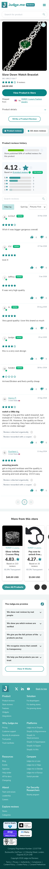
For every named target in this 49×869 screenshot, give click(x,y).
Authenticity (25, 862)
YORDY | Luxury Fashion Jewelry (31, 100)
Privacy (16, 862)
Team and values (8, 792)
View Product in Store (24, 92)
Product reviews (8, 700)
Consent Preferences (37, 864)
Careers (5, 799)
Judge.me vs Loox (33, 761)
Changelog (6, 780)
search (44, 14)
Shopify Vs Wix (33, 749)
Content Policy (9, 864)
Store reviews (7, 704)
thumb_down (42, 237)
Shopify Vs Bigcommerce (36, 731)
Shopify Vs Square (34, 746)
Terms (8, 862)
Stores (4, 811)
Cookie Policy (22, 864)
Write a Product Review (24, 118)
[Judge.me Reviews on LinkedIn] (22, 689)
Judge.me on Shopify (35, 727)
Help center (6, 772)
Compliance (36, 862)
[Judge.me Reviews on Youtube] (28, 689)
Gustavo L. (13, 451)
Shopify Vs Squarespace (36, 742)
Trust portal (6, 739)
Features (5, 708)
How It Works (24, 668)
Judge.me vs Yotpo (34, 765)
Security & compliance (10, 735)
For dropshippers (33, 700)
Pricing (4, 727)
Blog (4, 761)
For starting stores (33, 704)
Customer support (9, 731)
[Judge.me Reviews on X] (16, 689)
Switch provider (33, 776)
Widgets (5, 712)
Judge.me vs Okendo (35, 769)
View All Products (14, 587)
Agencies (5, 769)
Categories (6, 815)
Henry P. (12, 398)
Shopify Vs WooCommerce (33, 736)
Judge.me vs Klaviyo (34, 772)
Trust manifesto (8, 743)
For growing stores (34, 708)
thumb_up (31, 237)
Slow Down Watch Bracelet (20, 74)
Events (4, 765)
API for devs (6, 776)
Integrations (6, 716)
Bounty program (33, 794)
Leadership (6, 796)
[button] (37, 587)
